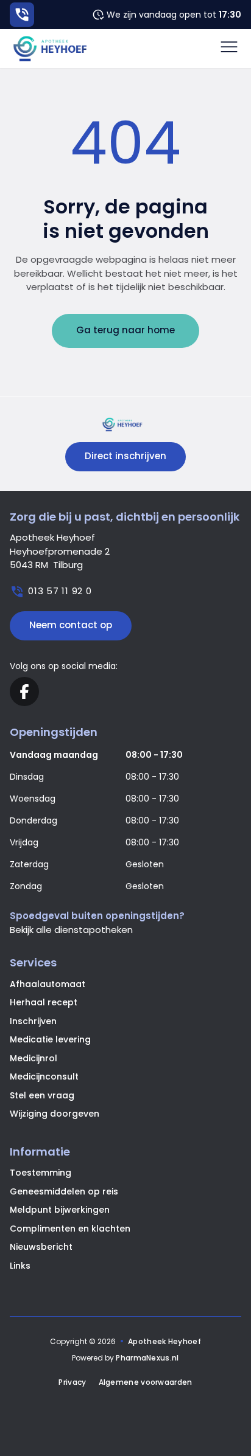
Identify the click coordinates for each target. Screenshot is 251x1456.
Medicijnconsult (44, 1076)
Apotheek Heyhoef (164, 1341)
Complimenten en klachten (70, 1228)
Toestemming (40, 1173)
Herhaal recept (43, 1002)
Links (20, 1266)
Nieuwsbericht (41, 1247)
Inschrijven (33, 1021)
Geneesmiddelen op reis (64, 1191)
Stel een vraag (42, 1095)
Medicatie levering (50, 1039)
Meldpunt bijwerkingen (60, 1210)
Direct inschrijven (125, 455)
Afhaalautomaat (47, 984)
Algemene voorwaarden (146, 1382)
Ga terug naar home (125, 330)
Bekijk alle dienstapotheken (71, 929)
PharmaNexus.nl (147, 1358)
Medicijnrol (33, 1058)
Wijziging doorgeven (54, 1114)
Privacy (72, 1382)
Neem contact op (70, 625)
